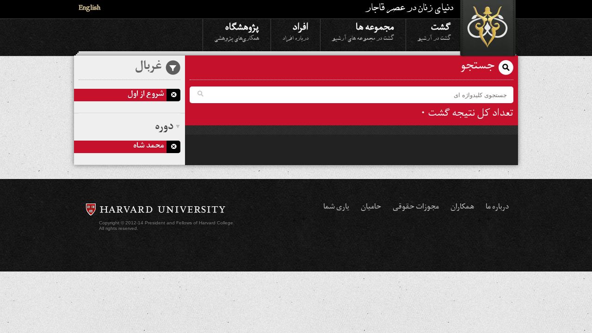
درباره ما (497, 208)
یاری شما (336, 208)
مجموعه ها (363, 31)
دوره (164, 127)
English (89, 9)
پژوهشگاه (237, 31)
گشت (434, 31)
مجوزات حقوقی (416, 208)
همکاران (462, 208)
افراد (295, 31)
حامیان (371, 208)
